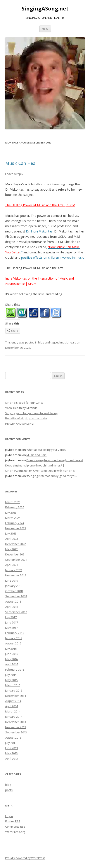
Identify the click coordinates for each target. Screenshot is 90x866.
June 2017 (11, 622)
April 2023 (11, 539)
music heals (68, 342)
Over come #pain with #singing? (54, 471)
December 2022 (15, 544)
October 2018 (14, 591)
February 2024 (14, 523)
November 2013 (15, 727)
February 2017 (14, 633)
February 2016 (14, 669)
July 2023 (11, 533)
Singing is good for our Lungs (24, 403)
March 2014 (12, 711)
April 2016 (11, 664)
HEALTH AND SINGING (19, 423)
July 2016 (11, 649)
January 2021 (13, 570)
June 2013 (11, 748)
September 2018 (16, 596)
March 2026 (12, 502)
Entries (12, 821)
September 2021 (16, 560)
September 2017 (16, 612)
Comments (15, 826)
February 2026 (14, 507)
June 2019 (11, 580)
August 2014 (13, 701)
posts (9, 790)
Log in (9, 816)
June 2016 (11, 654)
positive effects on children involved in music (52, 257)
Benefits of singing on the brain (26, 418)
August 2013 (13, 738)
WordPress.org (15, 832)
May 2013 (11, 753)
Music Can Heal (20, 163)
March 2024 (12, 518)
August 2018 (13, 601)
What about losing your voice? (46, 450)
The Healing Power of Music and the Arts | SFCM (40, 205)
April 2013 (11, 758)
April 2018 (11, 607)
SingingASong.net (45, 8)
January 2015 (13, 690)
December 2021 (15, 554)
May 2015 (11, 680)
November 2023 (15, 528)
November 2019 (15, 575)
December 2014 (15, 696)
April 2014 (11, 706)
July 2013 (11, 743)
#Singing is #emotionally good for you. (51, 476)
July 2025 (11, 512)
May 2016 (11, 659)
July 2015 (11, 675)
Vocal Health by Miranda (21, 408)
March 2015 (12, 685)
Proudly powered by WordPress (25, 858)
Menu (45, 28)
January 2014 (13, 717)
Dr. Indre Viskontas (39, 231)
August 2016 (13, 643)
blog (41, 342)
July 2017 (11, 617)
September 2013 (16, 732)
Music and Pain (36, 455)
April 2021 (11, 565)
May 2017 (11, 628)
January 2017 (13, 638)
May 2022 (11, 549)
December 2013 (15, 722)
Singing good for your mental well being (31, 413)
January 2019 (13, 586)
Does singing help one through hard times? (54, 460)
